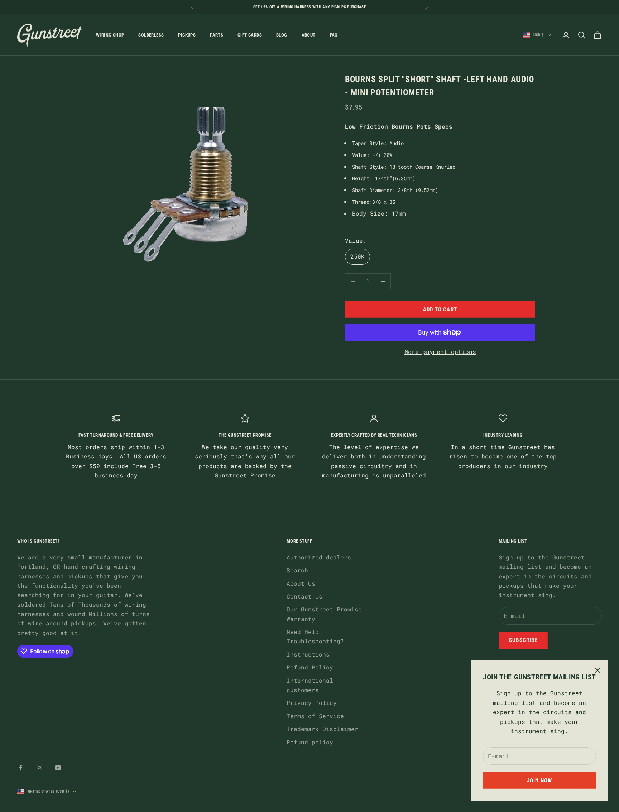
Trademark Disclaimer (322, 728)
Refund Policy (310, 667)
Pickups (187, 35)
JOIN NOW (539, 780)
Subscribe (523, 640)
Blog (281, 35)
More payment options (440, 351)
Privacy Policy (312, 702)
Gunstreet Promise (245, 475)
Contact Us (304, 596)
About (309, 35)
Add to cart (440, 309)
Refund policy (310, 742)
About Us (301, 583)
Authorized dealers (319, 557)
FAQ (334, 35)
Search (297, 570)
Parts (216, 35)
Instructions (308, 654)
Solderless (151, 35)
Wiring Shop (110, 35)
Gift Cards (249, 35)
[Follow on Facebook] (20, 767)
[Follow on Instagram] (39, 767)
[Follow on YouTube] (58, 767)
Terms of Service (315, 716)
